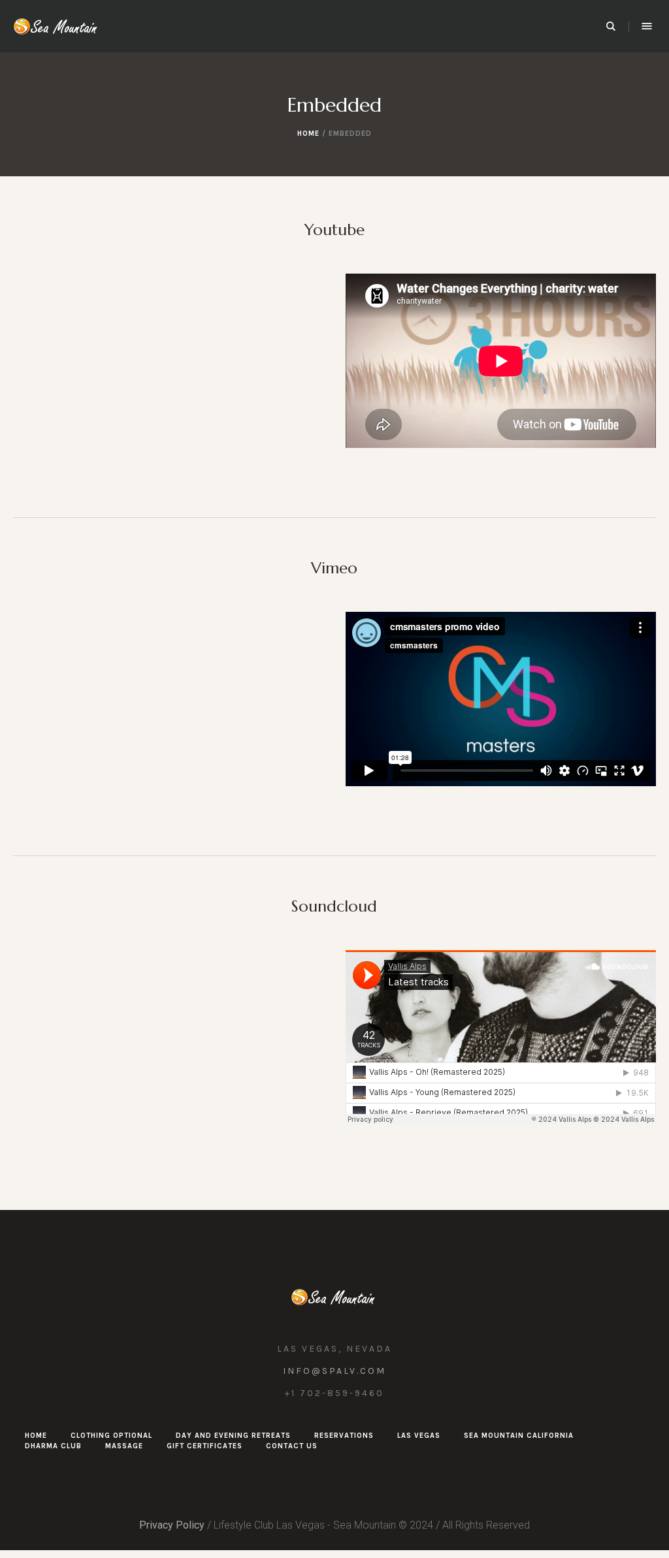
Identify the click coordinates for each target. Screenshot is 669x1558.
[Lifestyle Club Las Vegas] (335, 1296)
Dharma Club (53, 1446)
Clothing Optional (111, 1435)
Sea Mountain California (519, 1435)
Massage (124, 1446)
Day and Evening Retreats (233, 1435)
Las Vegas (418, 1435)
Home (308, 133)
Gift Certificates (204, 1446)
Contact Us (292, 1446)
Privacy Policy (171, 1525)
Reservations (344, 1435)
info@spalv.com (334, 1370)
